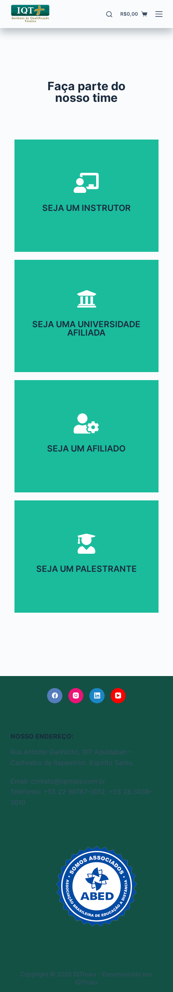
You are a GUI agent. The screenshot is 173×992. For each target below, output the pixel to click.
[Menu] (159, 14)
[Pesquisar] (109, 14)
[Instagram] (76, 695)
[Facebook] (54, 695)
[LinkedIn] (97, 695)
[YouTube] (118, 695)
